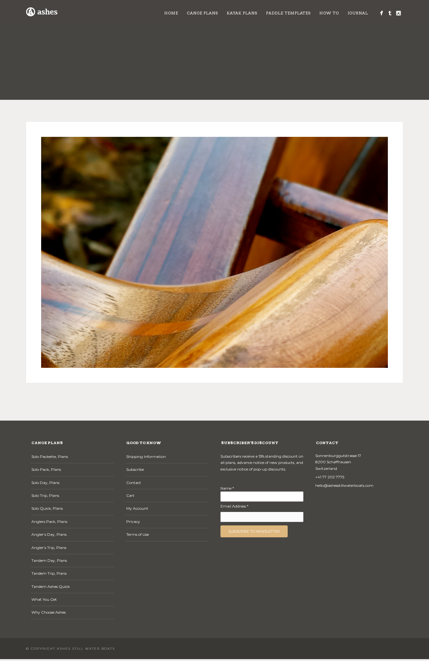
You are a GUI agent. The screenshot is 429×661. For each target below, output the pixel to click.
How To (329, 13)
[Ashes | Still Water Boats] (381, 13)
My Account (137, 508)
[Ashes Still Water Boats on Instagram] (398, 13)
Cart (130, 495)
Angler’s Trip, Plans (48, 547)
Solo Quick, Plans (47, 508)
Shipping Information (146, 456)
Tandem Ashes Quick (50, 586)
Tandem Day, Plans (49, 560)
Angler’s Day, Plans (49, 534)
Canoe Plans (202, 13)
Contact (133, 482)
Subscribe (135, 469)
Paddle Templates (288, 13)
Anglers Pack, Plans (49, 521)
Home (171, 13)
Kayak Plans (242, 13)
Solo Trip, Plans (45, 495)
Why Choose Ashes (48, 612)
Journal (358, 13)
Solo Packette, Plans (49, 456)
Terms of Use (137, 534)
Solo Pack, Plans (46, 469)
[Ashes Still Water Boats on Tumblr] (390, 13)
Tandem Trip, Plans (49, 573)
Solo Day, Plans (45, 482)
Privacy (133, 521)
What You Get (44, 599)
